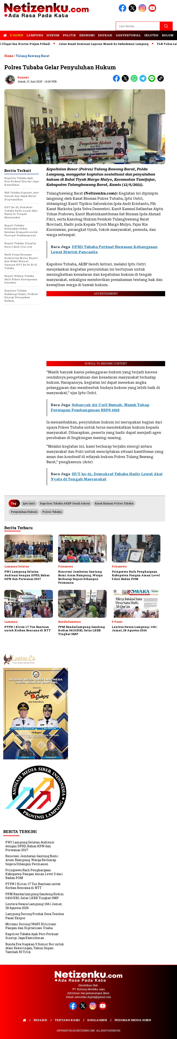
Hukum (52, 35)
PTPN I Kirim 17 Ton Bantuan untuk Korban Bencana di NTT (33, 886)
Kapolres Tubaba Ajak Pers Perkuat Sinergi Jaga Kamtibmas (31, 936)
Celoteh (151, 35)
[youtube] (153, 11)
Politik (69, 35)
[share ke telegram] (143, 80)
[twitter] (133, 11)
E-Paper (16, 35)
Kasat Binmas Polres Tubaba (114, 503)
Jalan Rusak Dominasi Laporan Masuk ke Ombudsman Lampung (89, 44)
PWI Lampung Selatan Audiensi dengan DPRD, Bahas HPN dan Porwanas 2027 (29, 846)
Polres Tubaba (52, 512)
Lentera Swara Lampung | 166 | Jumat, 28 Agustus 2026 (33, 906)
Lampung (35, 35)
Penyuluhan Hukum (24, 512)
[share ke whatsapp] (135, 80)
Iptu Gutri (29, 503)
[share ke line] (152, 80)
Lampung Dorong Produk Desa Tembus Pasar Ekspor (34, 916)
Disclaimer (97, 1020)
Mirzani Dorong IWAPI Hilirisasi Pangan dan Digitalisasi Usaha (30, 926)
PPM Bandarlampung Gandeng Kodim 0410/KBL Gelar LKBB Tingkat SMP (34, 896)
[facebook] (123, 11)
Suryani (23, 77)
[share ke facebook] (117, 80)
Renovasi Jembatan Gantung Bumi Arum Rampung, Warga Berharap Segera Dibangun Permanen (31, 860)
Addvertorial (128, 35)
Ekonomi (87, 35)
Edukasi (105, 35)
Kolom (168, 35)
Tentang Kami (67, 1020)
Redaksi (40, 1020)
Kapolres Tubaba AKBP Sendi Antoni (65, 503)
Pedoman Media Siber (132, 1020)
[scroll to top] (168, 1032)
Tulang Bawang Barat (32, 56)
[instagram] (143, 11)
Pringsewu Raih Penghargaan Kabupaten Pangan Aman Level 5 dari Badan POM (34, 874)
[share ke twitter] (126, 80)
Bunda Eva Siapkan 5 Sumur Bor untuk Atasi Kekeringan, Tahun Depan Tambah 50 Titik (34, 948)
